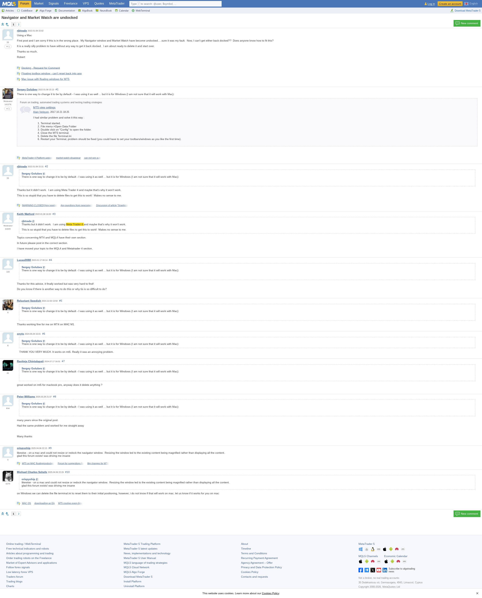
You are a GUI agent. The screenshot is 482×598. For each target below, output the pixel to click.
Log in (431, 3)
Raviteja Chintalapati (30, 361)
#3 (54, 213)
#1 (57, 89)
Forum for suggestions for (71, 463)
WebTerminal (143, 10)
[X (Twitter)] (373, 570)
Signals (54, 3)
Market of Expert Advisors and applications (31, 562)
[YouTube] (379, 570)
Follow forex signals (18, 567)
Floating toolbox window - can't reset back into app (51, 73)
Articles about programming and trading (29, 553)
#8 (54, 396)
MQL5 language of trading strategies (145, 562)
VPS (86, 3)
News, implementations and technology (147, 553)
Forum (24, 3)
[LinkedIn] (385, 570)
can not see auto (92, 158)
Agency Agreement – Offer (257, 562)
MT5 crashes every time (70, 503)
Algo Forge (45, 10)
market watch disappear (68, 158)
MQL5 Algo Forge (134, 571)
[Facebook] (360, 570)
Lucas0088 (24, 259)
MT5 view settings (44, 107)
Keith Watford (25, 213)
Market (38, 3)
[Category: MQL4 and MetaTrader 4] (7, 24)
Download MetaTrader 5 (467, 10)
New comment (469, 23)
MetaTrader (116, 3)
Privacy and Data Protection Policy (261, 567)
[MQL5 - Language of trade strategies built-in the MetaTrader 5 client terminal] (9, 4)
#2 (46, 166)
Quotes (99, 3)
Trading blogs (14, 581)
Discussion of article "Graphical (112, 205)
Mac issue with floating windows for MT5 (45, 79)
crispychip (24, 448)
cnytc (20, 333)
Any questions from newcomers (77, 205)
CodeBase (26, 10)
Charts (10, 586)
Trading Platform (142, 543)
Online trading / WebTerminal (23, 543)
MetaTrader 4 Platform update (37, 158)
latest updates (140, 548)
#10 (67, 471)
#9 (50, 448)
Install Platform (132, 581)
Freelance (71, 3)
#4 (50, 259)
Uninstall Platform (134, 586)
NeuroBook (106, 10)
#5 (60, 300)
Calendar (124, 10)
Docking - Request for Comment (40, 67)
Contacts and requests (254, 576)
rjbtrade (22, 30)
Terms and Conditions (254, 553)
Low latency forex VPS (19, 571)
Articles (10, 10)
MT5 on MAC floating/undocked (38, 463)
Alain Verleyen (41, 112)
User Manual (140, 558)
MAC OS (26, 503)
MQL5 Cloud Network (136, 567)
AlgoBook (87, 10)
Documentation (67, 10)
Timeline (246, 548)
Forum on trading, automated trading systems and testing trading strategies (61, 102)
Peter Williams (26, 396)
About (244, 543)
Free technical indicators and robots (27, 548)
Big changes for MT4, (98, 463)
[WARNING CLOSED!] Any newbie (39, 205)
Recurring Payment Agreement (259, 558)
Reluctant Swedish (29, 300)
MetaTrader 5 (366, 543)
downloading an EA (44, 503)
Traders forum (14, 576)
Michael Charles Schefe (32, 471)
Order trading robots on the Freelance (29, 558)
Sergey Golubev (27, 89)
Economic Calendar (395, 556)
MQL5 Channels (368, 556)
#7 (63, 361)
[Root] (3, 24)
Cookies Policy (249, 571)
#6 (43, 333)
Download (138, 576)
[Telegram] (367, 570)
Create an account (450, 3)
